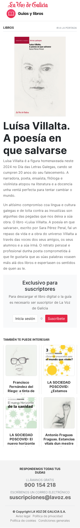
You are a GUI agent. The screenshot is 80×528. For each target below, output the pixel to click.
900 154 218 (40, 485)
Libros (8, 27)
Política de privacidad (48, 516)
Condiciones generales (54, 520)
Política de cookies (23, 520)
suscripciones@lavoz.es (40, 497)
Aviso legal (23, 516)
